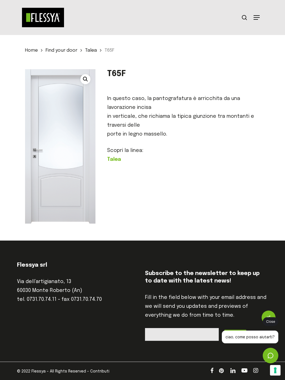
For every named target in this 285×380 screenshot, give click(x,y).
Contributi (99, 371)
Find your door (61, 50)
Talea (91, 50)
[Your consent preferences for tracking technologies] (275, 370)
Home (31, 50)
